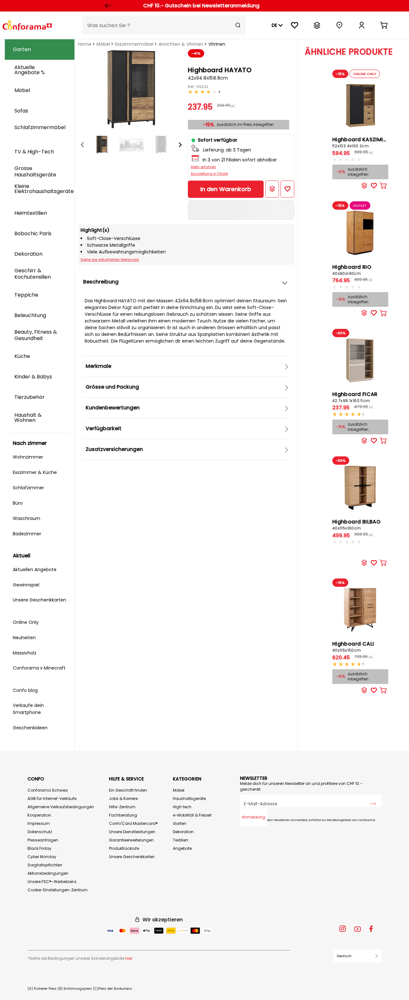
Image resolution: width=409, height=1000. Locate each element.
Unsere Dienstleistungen (132, 831)
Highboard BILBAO (356, 524)
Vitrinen (216, 44)
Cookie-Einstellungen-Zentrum (57, 890)
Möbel (103, 44)
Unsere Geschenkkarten (132, 856)
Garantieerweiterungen (131, 840)
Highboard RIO (351, 269)
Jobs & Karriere (123, 798)
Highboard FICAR (355, 397)
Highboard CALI (353, 646)
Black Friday (39, 848)
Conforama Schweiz (47, 790)
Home (84, 44)
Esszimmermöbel (134, 44)
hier (128, 958)
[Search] (238, 25)
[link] (362, 25)
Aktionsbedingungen (47, 873)
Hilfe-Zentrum (122, 807)
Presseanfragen (42, 840)
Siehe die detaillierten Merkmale (110, 259)
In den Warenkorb (225, 189)
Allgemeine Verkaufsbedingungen (60, 807)
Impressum (38, 823)
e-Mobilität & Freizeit (192, 815)
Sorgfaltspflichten (44, 865)
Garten (179, 823)
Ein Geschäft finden (128, 790)
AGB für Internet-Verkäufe (51, 798)
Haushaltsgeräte (189, 798)
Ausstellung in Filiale (209, 173)
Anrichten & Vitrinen (180, 44)
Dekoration (183, 831)
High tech (182, 807)
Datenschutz (39, 831)
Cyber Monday (41, 856)
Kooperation (39, 815)
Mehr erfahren (203, 166)
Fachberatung (123, 815)
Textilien (180, 840)
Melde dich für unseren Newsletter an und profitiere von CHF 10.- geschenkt (301, 786)
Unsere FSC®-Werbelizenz (51, 881)
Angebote (182, 848)
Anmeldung (253, 817)
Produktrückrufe (124, 848)
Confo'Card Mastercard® (133, 823)
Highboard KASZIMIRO (361, 142)
